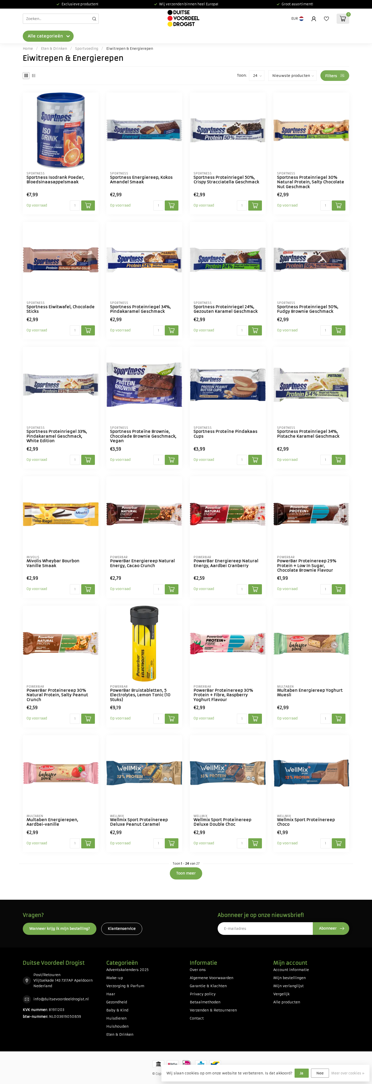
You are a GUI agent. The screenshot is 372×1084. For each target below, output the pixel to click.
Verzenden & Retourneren (213, 1010)
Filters (331, 76)
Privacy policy (203, 994)
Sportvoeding (86, 49)
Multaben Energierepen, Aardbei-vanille (52, 822)
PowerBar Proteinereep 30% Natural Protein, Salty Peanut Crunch (57, 695)
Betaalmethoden (205, 1002)
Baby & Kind (117, 1010)
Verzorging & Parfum (125, 986)
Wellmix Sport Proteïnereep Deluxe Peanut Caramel (139, 822)
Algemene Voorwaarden (211, 978)
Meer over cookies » (347, 1073)
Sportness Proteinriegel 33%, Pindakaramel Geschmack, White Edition (57, 436)
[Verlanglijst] (326, 19)
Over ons (198, 969)
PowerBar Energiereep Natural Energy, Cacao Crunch (142, 563)
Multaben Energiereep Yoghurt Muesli (310, 692)
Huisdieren (116, 1018)
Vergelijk (281, 994)
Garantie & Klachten (208, 986)
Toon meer (186, 873)
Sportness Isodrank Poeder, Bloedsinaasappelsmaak (55, 179)
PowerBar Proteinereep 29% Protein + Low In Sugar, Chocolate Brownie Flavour (306, 566)
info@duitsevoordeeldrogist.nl (61, 999)
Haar (110, 994)
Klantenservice (122, 928)
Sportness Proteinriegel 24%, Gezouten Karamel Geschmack (226, 309)
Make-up (114, 978)
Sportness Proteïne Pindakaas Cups (225, 433)
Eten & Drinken (54, 49)
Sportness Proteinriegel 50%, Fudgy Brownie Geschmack (307, 309)
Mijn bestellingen (289, 978)
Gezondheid (116, 1002)
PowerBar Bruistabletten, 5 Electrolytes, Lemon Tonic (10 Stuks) (140, 695)
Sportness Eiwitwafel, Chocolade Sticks (61, 309)
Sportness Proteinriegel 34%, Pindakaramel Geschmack (140, 309)
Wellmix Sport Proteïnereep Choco (306, 822)
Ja (301, 1073)
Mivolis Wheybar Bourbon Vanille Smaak (53, 563)
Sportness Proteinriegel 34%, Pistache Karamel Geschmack (308, 433)
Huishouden (117, 1026)
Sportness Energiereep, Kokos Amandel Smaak (141, 179)
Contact (197, 1018)
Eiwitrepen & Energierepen (129, 49)
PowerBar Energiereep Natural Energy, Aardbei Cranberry (226, 563)
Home (28, 49)
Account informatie (291, 969)
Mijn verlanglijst (288, 986)
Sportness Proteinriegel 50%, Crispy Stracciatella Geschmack (226, 179)
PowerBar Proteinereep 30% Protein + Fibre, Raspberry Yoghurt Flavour (223, 695)
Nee (320, 1073)
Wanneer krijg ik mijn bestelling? (59, 928)
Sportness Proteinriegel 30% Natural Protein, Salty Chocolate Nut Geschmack (310, 182)
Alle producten (286, 1002)
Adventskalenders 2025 (127, 969)
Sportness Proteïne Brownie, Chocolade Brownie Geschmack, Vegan (143, 436)
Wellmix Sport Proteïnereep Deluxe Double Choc (222, 822)
